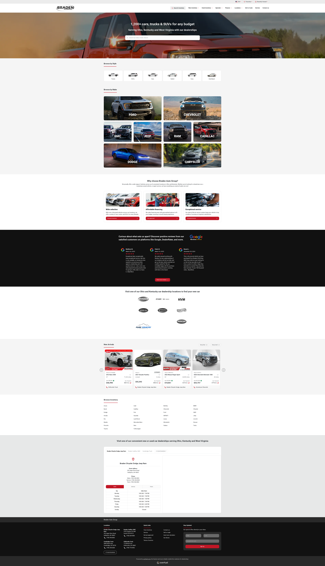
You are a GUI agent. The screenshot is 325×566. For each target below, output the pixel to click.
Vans (192, 79)
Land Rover (137, 419)
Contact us (266, 8)
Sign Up (202, 546)
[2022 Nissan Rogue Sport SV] (177, 360)
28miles (216, 377)
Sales (114, 486)
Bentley (166, 406)
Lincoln (195, 419)
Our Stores (167, 537)
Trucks (113, 79)
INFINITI (166, 415)
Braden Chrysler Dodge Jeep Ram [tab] (116, 451)
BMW (194, 406)
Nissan (195, 422)
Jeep (194, 415)
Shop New (202, 344)
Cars (152, 79)
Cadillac (136, 409)
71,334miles (127, 377)
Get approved (150, 218)
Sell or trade (249, 8)
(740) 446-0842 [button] (110, 537)
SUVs (132, 79)
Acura (105, 406)
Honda (105, 415)
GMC (194, 412)
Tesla (194, 425)
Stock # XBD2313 (169, 372)
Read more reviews (161, 279)
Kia (105, 419)
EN (239, 1)
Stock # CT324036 (110, 372)
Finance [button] (227, 8)
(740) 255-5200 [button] (110, 547)
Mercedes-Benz (138, 422)
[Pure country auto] (143, 326)
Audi (135, 406)
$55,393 (138, 382)
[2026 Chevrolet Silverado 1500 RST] (206, 360)
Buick (105, 409)
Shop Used (215, 344)
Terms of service (148, 540)
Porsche (106, 425)
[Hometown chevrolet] (181, 310)
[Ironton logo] (181, 322)
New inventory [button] (192, 8)
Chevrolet (166, 409)
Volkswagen (137, 429)
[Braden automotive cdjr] (143, 299)
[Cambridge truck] (143, 310)
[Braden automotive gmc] (162, 299)
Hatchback (212, 79)
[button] (101, 369)
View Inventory (148, 530)
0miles (158, 377)
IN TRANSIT (157, 372)
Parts (151, 486)
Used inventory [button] (206, 8)
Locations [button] (238, 8)
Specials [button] (218, 8)
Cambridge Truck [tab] (147, 451)
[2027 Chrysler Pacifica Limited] (148, 360)
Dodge (105, 412)
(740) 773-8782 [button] (130, 547)
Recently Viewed (261, 1)
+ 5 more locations (110, 552)
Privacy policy (147, 537)
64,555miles (186, 377)
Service (257, 8)
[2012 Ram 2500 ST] (119, 360)
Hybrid (172, 79)
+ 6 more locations (160, 451)
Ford (165, 412)
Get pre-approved (148, 535)
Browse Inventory (112, 218)
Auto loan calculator (169, 535)
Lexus (165, 419)
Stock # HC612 (197, 372)
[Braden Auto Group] (65, 8)
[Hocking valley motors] (181, 299)
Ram (135, 425)
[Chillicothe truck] (162, 310)
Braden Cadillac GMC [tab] (134, 451)
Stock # (137, 372)
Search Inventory (179, 8)
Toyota (106, 429)
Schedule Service (191, 218)
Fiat (135, 412)
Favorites (248, 1)
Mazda (105, 422)
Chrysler (195, 409)
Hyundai (136, 415)
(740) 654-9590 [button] (130, 535)
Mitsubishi (166, 422)
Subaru (165, 425)
